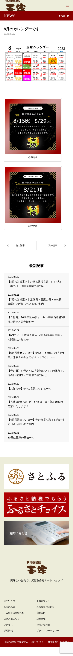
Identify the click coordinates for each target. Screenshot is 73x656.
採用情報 (8, 630)
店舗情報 (40, 618)
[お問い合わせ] (36, 544)
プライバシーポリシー (47, 630)
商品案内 (40, 612)
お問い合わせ (43, 624)
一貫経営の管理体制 (14, 612)
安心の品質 (9, 606)
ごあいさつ (9, 600)
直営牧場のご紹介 (45, 606)
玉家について (43, 600)
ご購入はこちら (11, 618)
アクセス (8, 624)
